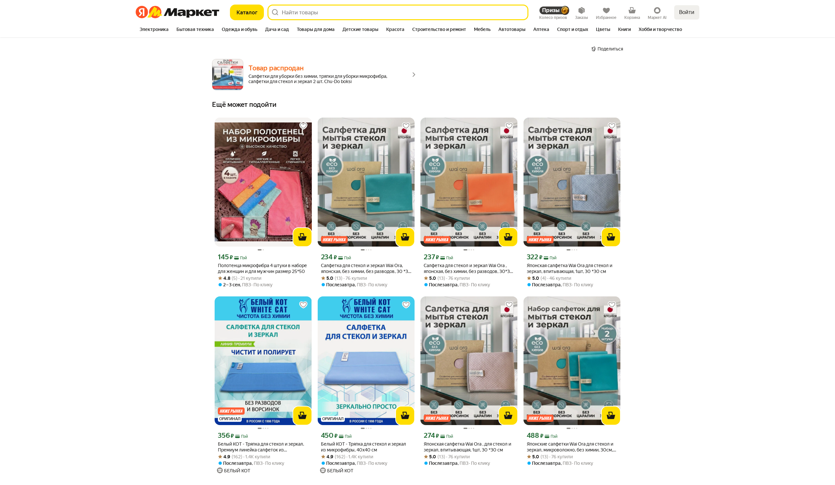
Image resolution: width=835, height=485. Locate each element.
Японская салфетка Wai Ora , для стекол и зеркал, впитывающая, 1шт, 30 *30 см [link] (467, 446)
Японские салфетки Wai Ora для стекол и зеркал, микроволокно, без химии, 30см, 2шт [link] (570, 447)
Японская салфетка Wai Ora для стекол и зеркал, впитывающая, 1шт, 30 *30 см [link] (569, 268)
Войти (686, 12)
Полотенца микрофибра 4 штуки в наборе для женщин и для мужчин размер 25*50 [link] (262, 268)
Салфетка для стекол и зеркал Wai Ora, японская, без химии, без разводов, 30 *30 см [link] (366, 268)
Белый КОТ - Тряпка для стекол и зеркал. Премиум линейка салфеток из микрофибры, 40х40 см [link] (261, 447)
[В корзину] (302, 237)
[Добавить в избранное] (303, 126)
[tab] (154, 30)
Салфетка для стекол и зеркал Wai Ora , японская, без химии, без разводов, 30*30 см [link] (468, 268)
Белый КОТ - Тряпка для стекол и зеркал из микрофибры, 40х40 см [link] (363, 446)
